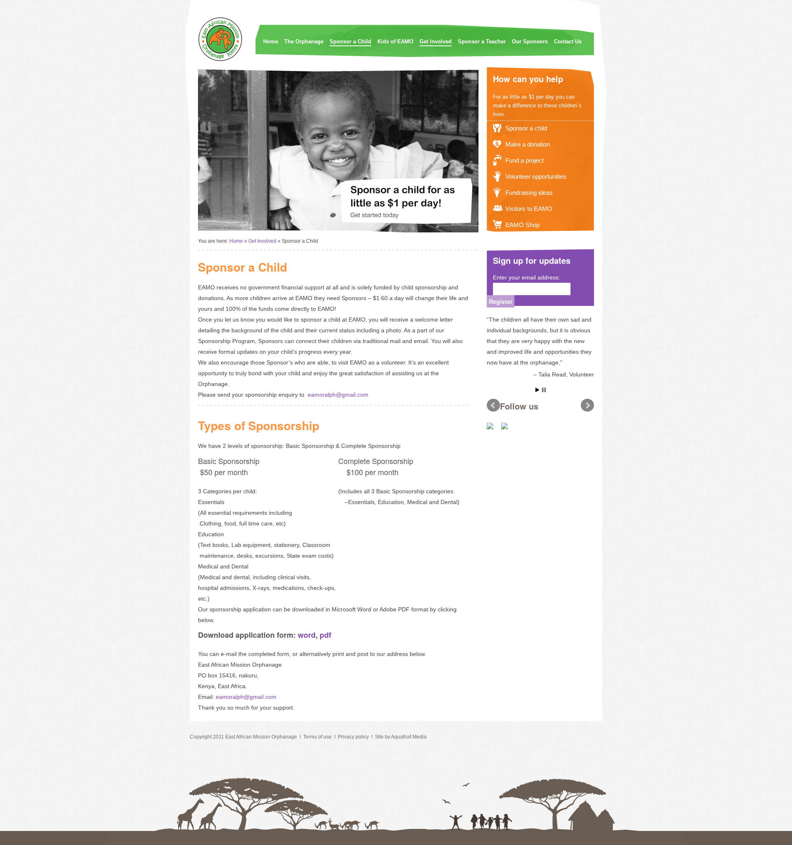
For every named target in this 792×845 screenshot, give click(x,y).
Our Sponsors (530, 41)
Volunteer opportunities (535, 176)
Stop (544, 390)
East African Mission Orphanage (261, 737)
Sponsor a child (526, 128)
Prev (493, 405)
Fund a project (524, 160)
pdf (325, 635)
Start (537, 390)
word (307, 635)
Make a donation (527, 144)
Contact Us (568, 41)
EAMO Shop (522, 224)
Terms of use (317, 737)
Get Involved (436, 41)
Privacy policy (353, 737)
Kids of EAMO (395, 41)
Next (587, 405)
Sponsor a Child (350, 41)
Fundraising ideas (529, 192)
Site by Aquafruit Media (401, 737)
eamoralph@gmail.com (338, 394)
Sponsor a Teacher (482, 41)
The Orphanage (303, 41)
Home (270, 41)
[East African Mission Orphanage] (220, 60)
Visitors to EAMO (528, 208)
